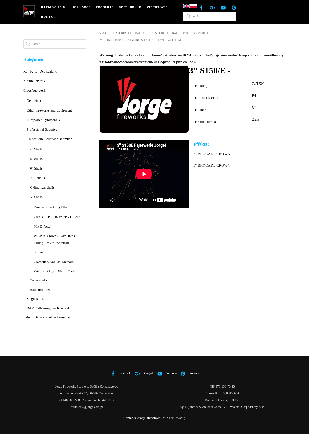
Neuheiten (34, 100)
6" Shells (36, 168)
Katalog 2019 (53, 7)
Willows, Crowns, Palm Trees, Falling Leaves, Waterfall (141, 40)
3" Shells (203, 33)
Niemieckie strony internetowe (141, 418)
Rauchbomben (40, 289)
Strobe (38, 252)
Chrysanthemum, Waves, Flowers (57, 216)
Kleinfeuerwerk (34, 81)
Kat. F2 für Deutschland (40, 71)
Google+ (148, 373)
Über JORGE (80, 7)
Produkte (104, 7)
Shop (113, 33)
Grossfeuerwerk (132, 33)
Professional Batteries (42, 129)
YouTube (170, 373)
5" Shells (36, 158)
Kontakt (49, 17)
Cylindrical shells (42, 187)
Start (103, 33)
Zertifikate (157, 7)
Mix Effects (42, 226)
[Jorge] (29, 14)
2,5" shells (37, 178)
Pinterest (194, 373)
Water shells (38, 280)
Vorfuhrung (130, 7)
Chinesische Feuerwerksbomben (171, 33)
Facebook (124, 373)
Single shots (35, 299)
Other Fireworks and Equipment (49, 110)
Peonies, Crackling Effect (51, 207)
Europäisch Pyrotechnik (43, 120)
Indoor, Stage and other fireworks (47, 317)
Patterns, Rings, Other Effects (54, 271)
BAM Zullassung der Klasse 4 (48, 308)
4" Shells (36, 149)
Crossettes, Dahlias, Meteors (54, 262)
